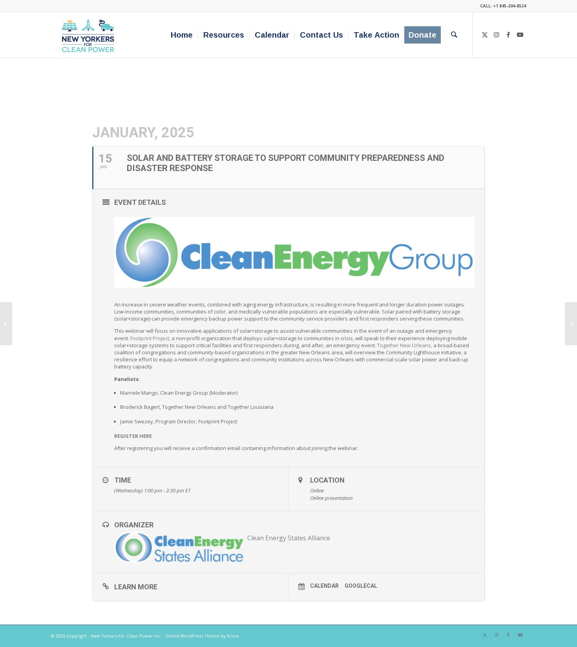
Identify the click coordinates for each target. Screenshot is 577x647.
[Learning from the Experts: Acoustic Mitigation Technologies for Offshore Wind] (6, 323)
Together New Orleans (404, 345)
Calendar (324, 586)
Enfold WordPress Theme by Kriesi (202, 636)
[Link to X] (485, 34)
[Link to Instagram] (496, 34)
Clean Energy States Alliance (288, 538)
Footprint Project (149, 338)
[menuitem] (182, 35)
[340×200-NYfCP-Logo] (89, 35)
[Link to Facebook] (508, 34)
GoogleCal (361, 586)
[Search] (454, 35)
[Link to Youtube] (520, 34)
